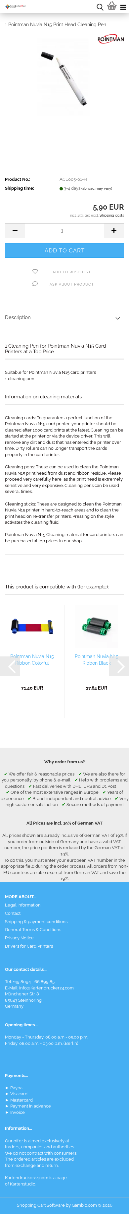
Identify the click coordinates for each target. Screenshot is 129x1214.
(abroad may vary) (96, 188)
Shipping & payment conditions (36, 921)
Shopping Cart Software (41, 1205)
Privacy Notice (19, 937)
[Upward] (111, 1204)
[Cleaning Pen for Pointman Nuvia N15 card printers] (64, 83)
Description (18, 317)
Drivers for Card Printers (29, 946)
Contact (13, 913)
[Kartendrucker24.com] (13, 6)
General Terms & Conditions (33, 929)
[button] (15, 230)
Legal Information (23, 905)
